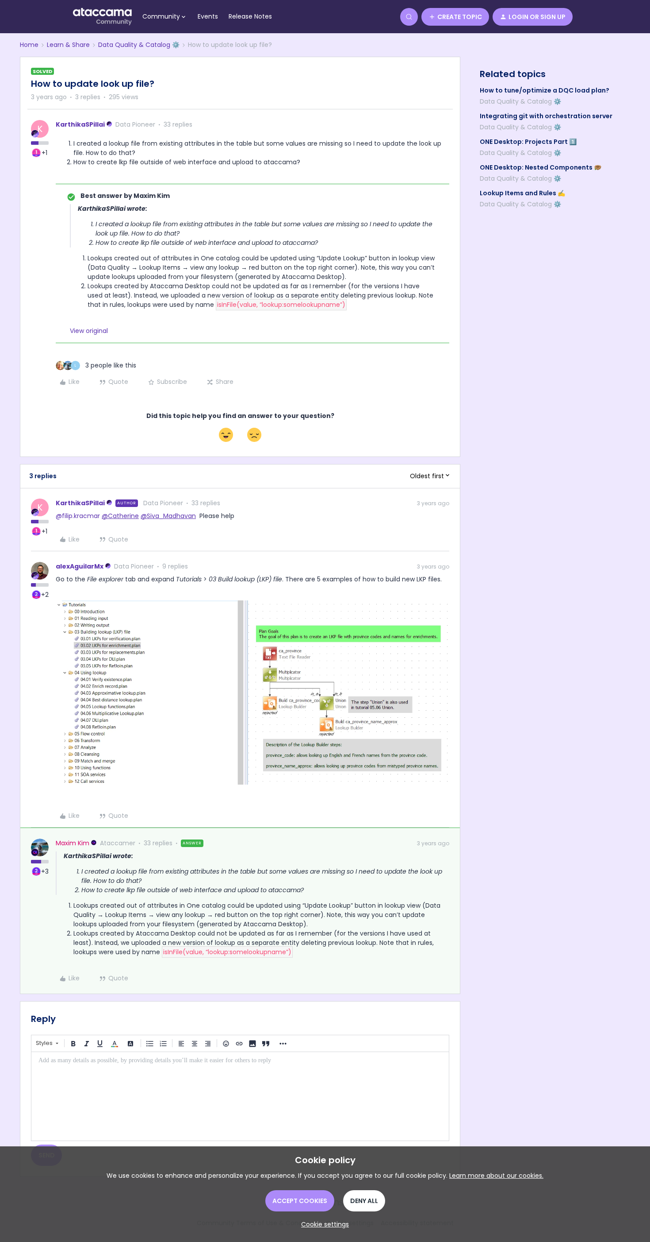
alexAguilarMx (79, 566)
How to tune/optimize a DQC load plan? (544, 90)
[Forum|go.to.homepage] (102, 17)
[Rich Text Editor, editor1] (240, 1096)
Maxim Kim (72, 843)
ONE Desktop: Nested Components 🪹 (540, 167)
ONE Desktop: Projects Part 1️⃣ (528, 141)
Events (208, 16)
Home (29, 44)
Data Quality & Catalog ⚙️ (139, 44)
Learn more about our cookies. (496, 1175)
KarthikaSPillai (80, 124)
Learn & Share (68, 44)
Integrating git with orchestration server (546, 116)
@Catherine (120, 515)
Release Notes (250, 16)
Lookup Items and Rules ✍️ (522, 193)
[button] (455, 17)
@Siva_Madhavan (168, 515)
